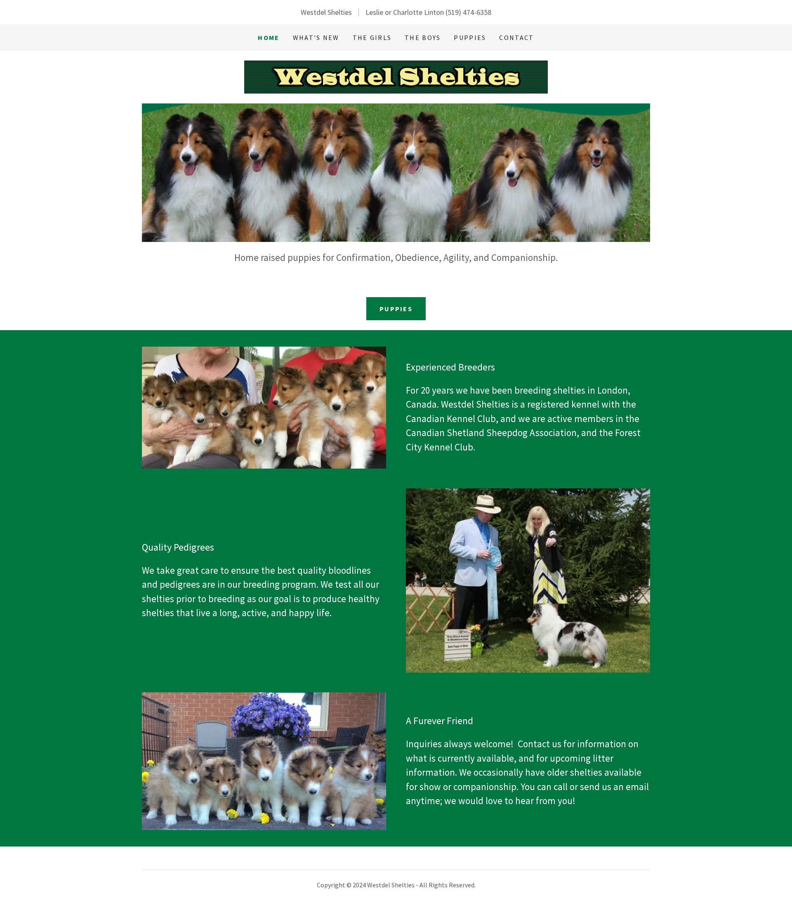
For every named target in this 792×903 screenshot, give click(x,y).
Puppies (396, 309)
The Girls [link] (372, 37)
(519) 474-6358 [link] (468, 12)
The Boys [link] (423, 37)
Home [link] (268, 37)
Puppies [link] (470, 37)
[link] (396, 76)
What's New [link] (316, 37)
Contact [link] (516, 37)
